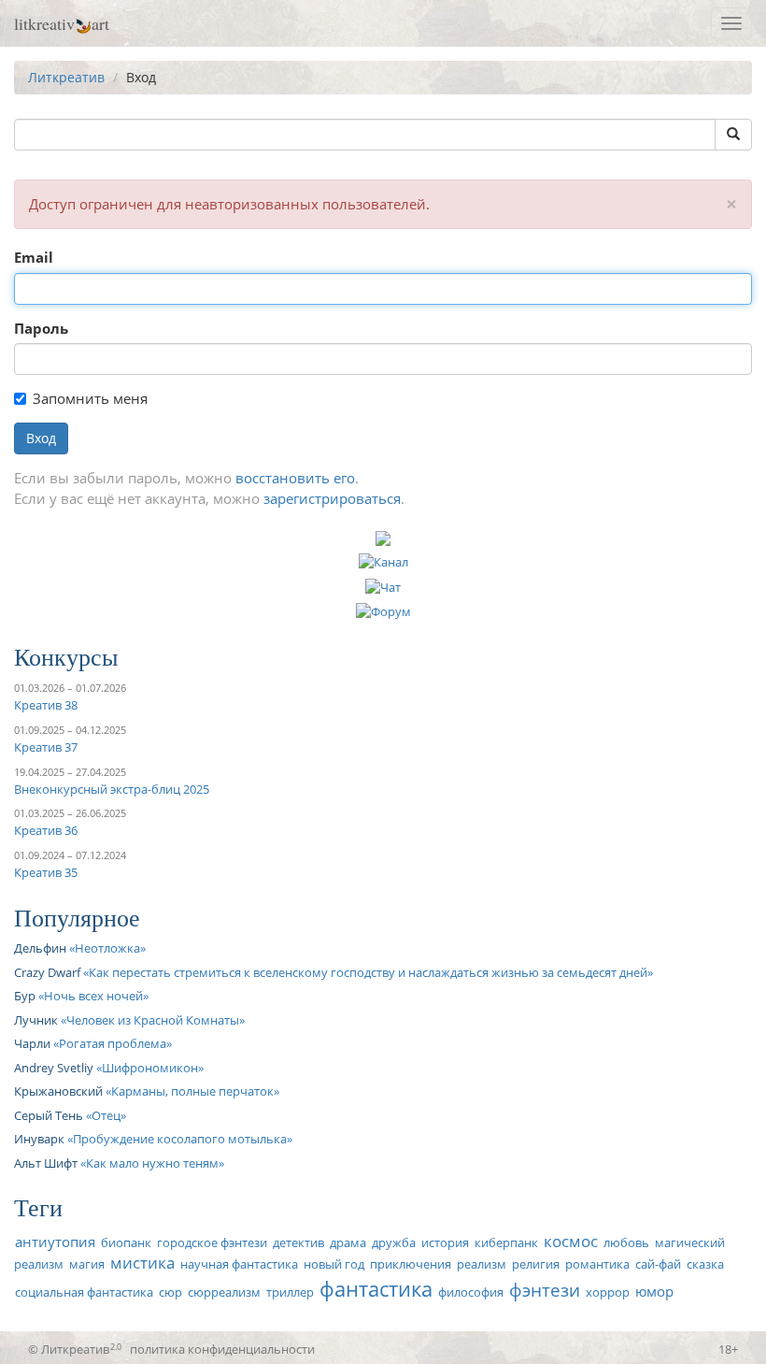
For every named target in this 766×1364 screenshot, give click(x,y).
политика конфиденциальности (222, 1349)
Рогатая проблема (112, 1043)
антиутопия (55, 1241)
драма (348, 1242)
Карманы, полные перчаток (192, 1091)
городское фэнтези (212, 1242)
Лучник (36, 1020)
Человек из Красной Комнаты (152, 1020)
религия (536, 1264)
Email (33, 257)
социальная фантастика (84, 1292)
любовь (626, 1242)
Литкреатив (66, 77)
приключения (410, 1264)
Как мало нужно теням (152, 1163)
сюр (170, 1292)
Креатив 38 (46, 704)
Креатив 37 (46, 747)
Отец (106, 1115)
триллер (290, 1292)
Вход (41, 438)
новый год (334, 1264)
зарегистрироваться (332, 498)
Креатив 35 (46, 872)
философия (471, 1292)
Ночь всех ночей (93, 995)
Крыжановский (58, 1091)
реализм (481, 1264)
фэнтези (544, 1289)
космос (571, 1241)
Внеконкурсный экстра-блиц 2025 (111, 789)
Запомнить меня (90, 398)
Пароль (41, 328)
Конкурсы (66, 656)
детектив (298, 1242)
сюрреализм (224, 1292)
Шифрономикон (150, 1067)
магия (87, 1264)
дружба (394, 1242)
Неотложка (107, 948)
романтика (597, 1264)
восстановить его (295, 477)
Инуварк (39, 1138)
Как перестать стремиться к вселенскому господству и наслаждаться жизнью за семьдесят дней (368, 972)
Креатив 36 (46, 830)
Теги (38, 1207)
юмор (654, 1291)
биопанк (126, 1242)
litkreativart (61, 23)
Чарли (32, 1043)
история (445, 1242)
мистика (142, 1262)
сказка (705, 1264)
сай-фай (658, 1264)
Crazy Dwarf (47, 972)
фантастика (376, 1288)
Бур (24, 995)
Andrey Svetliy (53, 1067)
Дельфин (40, 948)
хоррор (608, 1292)
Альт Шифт (46, 1163)
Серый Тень (48, 1115)
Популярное (77, 917)
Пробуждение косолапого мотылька (180, 1138)
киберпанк (506, 1242)
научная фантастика (239, 1264)
